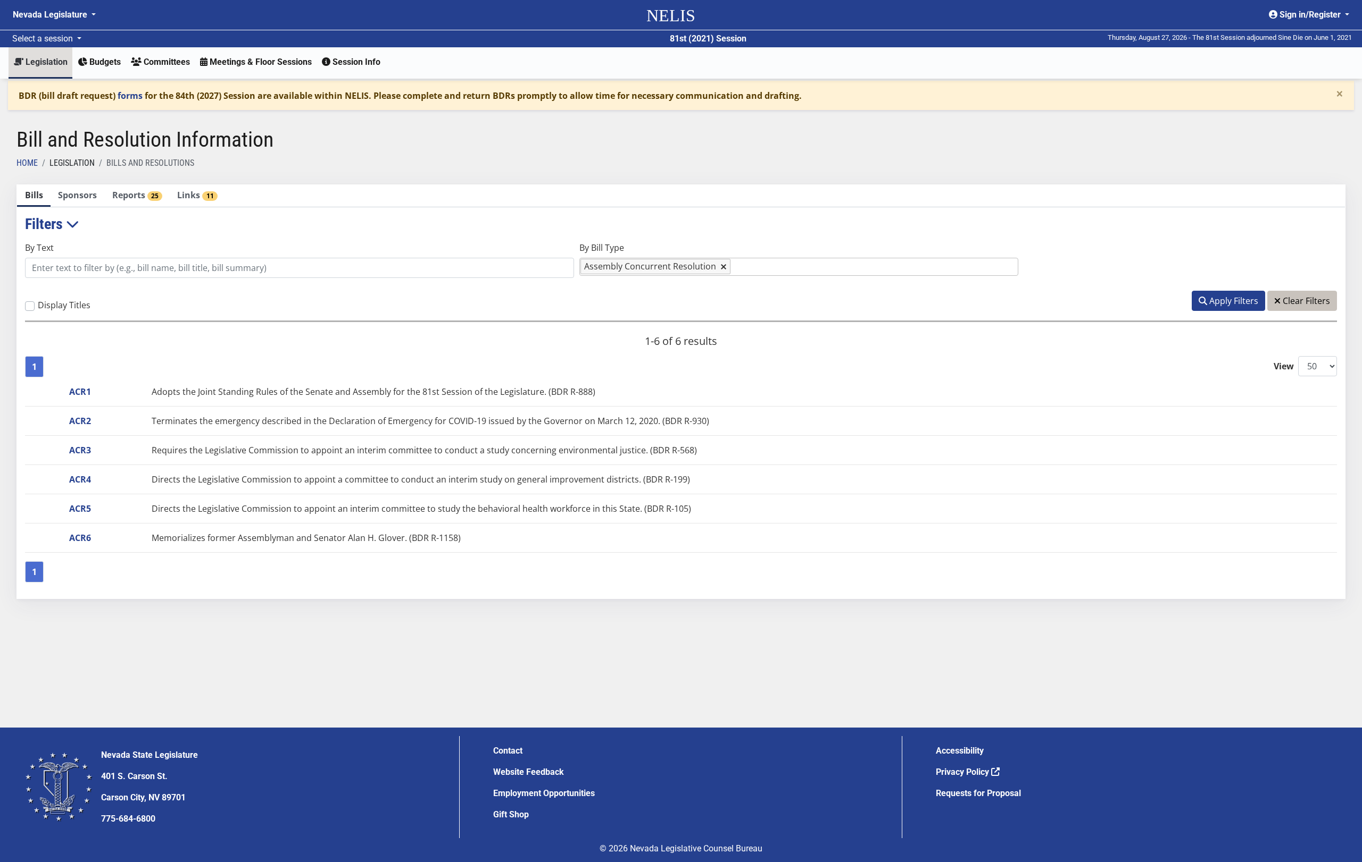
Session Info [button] (355, 62)
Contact (507, 751)
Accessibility (960, 751)
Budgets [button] (104, 62)
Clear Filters (1305, 301)
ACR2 (80, 421)
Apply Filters (1232, 301)
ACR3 (80, 450)
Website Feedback (528, 772)
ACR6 (80, 538)
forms (130, 96)
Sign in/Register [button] (1310, 15)
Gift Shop (511, 814)
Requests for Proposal (978, 793)
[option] (655, 266)
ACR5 (80, 508)
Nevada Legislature (51, 15)
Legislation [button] (45, 62)
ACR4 (80, 479)
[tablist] (681, 391)
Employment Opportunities (544, 793)
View (1284, 366)
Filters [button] (45, 224)
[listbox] (738, 266)
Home (27, 163)
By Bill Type (601, 247)
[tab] (34, 196)
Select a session (43, 38)
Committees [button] (166, 62)
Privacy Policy (963, 772)
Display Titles (64, 305)
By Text (39, 247)
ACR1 (80, 392)
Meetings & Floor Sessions (259, 62)
